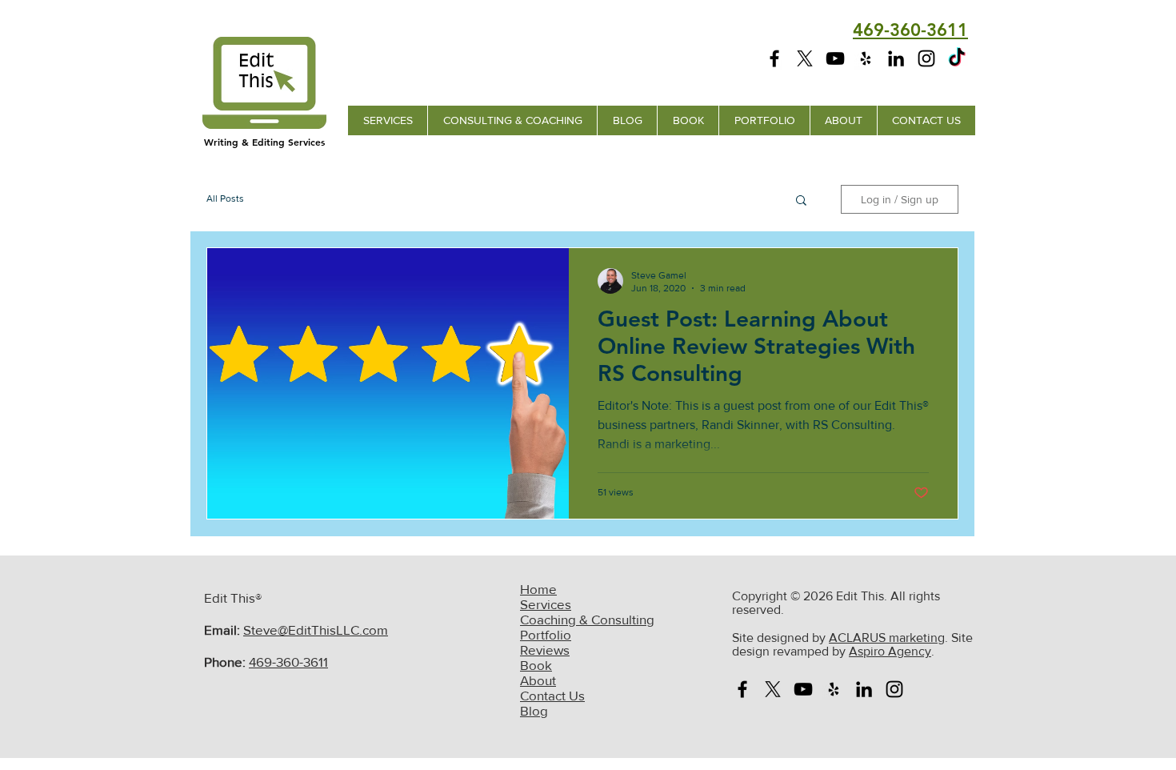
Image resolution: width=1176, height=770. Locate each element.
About (538, 680)
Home (538, 588)
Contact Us (552, 695)
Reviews (545, 649)
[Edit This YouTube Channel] (835, 58)
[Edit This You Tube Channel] (803, 689)
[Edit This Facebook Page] (774, 58)
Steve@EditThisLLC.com (315, 629)
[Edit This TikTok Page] (957, 58)
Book (536, 664)
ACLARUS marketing (887, 637)
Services (545, 604)
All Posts (225, 198)
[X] (805, 58)
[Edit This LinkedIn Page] (896, 58)
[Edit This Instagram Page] (926, 58)
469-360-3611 (288, 661)
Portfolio (545, 634)
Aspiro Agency (890, 651)
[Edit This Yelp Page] (865, 58)
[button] (801, 201)
